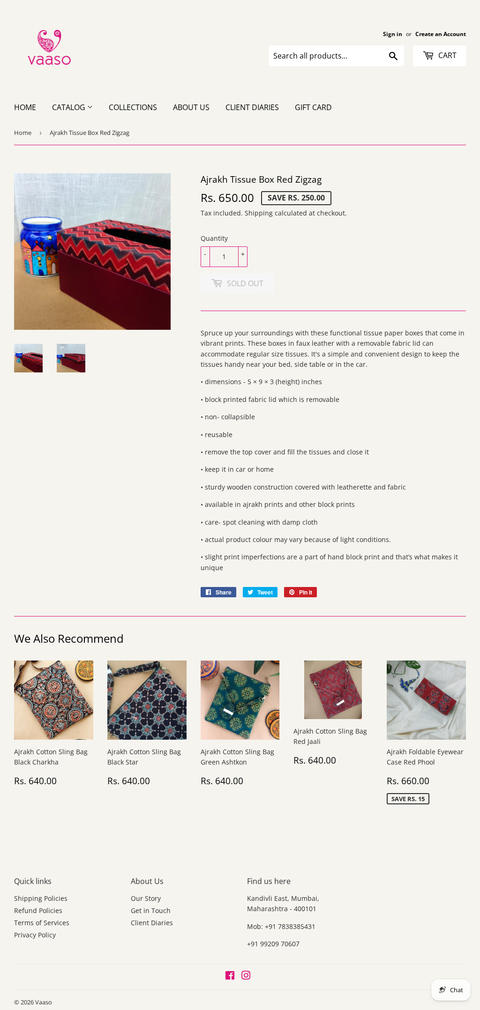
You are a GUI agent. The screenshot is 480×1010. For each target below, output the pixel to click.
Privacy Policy (35, 934)
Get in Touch (151, 910)
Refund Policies (38, 910)
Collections (133, 107)
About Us (191, 107)
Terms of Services (41, 922)
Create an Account (440, 33)
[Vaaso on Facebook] (230, 976)
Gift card (313, 107)
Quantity (214, 238)
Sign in (392, 33)
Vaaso (43, 1002)
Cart (446, 55)
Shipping (259, 212)
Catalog (69, 107)
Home (25, 107)
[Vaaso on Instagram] (246, 976)
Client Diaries (252, 107)
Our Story (146, 898)
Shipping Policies (41, 898)
